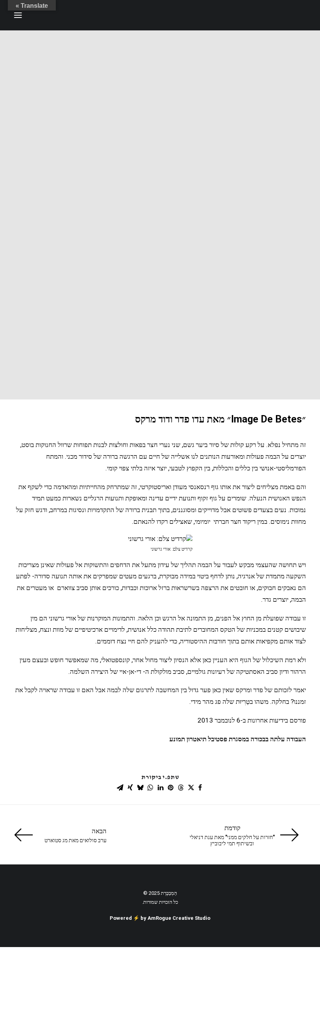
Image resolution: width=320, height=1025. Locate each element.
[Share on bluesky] (140, 787)
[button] (18, 15)
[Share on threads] (180, 787)
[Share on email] (119, 787)
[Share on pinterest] (170, 787)
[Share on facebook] (200, 787)
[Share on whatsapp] (150, 787)
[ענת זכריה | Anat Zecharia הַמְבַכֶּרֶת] (267, 15)
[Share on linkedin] (160, 787)
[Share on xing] (130, 787)
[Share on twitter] (191, 787)
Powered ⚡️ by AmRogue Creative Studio (160, 918)
